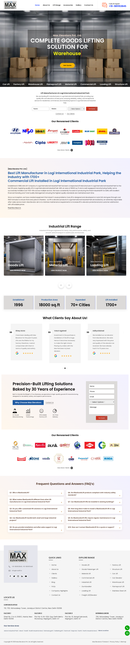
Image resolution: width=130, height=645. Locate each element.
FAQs (53, 586)
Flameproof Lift (118, 586)
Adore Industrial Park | (11, 631)
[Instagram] (18, 576)
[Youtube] (26, 576)
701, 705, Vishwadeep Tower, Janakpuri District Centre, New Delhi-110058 (33, 608)
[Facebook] (10, 576)
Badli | (26, 631)
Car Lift (115, 574)
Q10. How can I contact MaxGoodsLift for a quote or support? (91, 527)
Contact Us (60, 114)
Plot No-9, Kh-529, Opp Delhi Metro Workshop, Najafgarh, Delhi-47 (48, 618)
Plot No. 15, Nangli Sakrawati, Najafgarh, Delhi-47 (76, 618)
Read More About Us (14, 208)
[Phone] (126, 626)
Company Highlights (59, 591)
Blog (53, 582)
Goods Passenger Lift (90, 569)
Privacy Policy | (115, 642)
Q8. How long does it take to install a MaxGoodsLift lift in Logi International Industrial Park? (91, 510)
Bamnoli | (67, 631)
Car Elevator (117, 578)
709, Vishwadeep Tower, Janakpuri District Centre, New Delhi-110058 (109, 618)
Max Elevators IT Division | (101, 642)
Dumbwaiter (87, 586)
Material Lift (86, 574)
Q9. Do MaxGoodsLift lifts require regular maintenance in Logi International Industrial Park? (91, 519)
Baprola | (74, 631)
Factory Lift (116, 565)
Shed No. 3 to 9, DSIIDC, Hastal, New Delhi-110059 (18, 618)
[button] (61, 285)
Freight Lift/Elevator (89, 595)
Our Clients (71, 114)
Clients (54, 574)
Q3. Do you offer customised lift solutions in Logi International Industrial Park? (33, 510)
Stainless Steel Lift (119, 591)
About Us (54, 569)
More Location (103, 631)
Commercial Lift (88, 578)
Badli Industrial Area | (36, 631)
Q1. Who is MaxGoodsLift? (19, 493)
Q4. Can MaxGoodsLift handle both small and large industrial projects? (33, 519)
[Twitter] (14, 576)
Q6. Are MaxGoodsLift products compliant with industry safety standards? (92, 494)
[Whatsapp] (126, 632)
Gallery (54, 578)
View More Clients (63, 150)
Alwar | (21, 631)
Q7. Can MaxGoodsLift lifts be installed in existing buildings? (91, 502)
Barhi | (80, 631)
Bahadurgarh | (49, 631)
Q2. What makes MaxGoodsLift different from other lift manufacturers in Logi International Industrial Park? (30, 500)
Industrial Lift (86, 582)
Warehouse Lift (118, 582)
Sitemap (123, 642)
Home (53, 565)
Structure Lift (117, 569)
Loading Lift (86, 591)
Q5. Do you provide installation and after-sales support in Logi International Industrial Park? (33, 528)
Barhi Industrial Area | (90, 631)
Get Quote (67, 65)
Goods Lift (85, 565)
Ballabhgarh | (59, 631)
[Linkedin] (22, 576)
